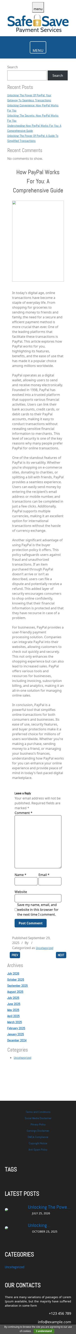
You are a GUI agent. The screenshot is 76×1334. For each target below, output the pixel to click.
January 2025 (15, 1034)
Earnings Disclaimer (38, 1131)
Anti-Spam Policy (38, 1149)
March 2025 (14, 1022)
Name (20, 875)
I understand (44, 1331)
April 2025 (13, 1016)
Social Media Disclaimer (38, 1118)
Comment (23, 813)
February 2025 (16, 1028)
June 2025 (13, 1004)
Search (12, 67)
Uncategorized (44, 948)
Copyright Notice (38, 1143)
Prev (15, 955)
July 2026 (13, 973)
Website (21, 892)
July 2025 (13, 998)
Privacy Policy (38, 1124)
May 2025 (13, 1010)
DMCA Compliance (38, 1137)
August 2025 (15, 992)
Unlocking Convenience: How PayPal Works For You (49, 1225)
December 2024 (17, 1040)
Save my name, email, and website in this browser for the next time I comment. (38, 909)
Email (44, 875)
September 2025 (17, 985)
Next (61, 955)
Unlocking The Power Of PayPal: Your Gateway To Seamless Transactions (49, 1207)
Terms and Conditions (38, 1112)
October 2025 (15, 979)
